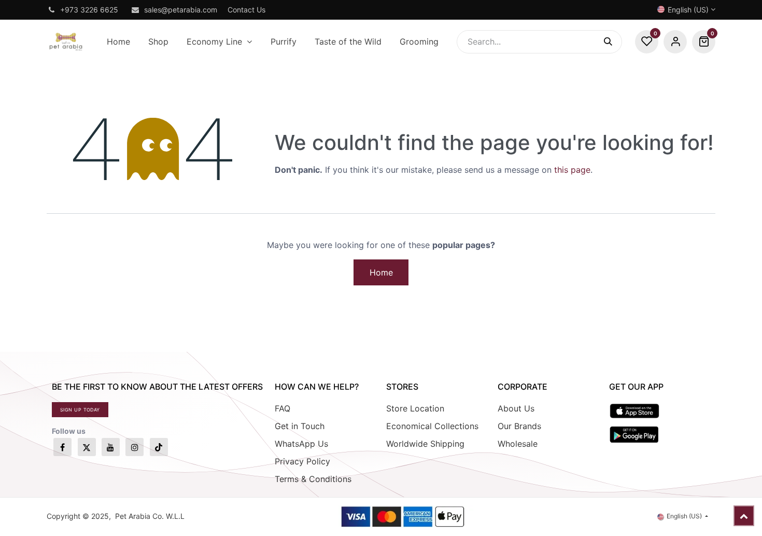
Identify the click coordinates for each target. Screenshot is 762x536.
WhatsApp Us (301, 443)
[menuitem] (118, 42)
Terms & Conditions (313, 479)
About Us (516, 408)
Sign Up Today (80, 410)
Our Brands (519, 426)
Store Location (415, 408)
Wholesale (518, 443)
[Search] (613, 41)
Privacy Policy (302, 461)
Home (381, 272)
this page (572, 169)
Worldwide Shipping (425, 443)
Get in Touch (299, 426)
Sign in (675, 41)
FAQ (282, 408)
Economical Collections (432, 426)
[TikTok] (159, 447)
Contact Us (246, 9)
